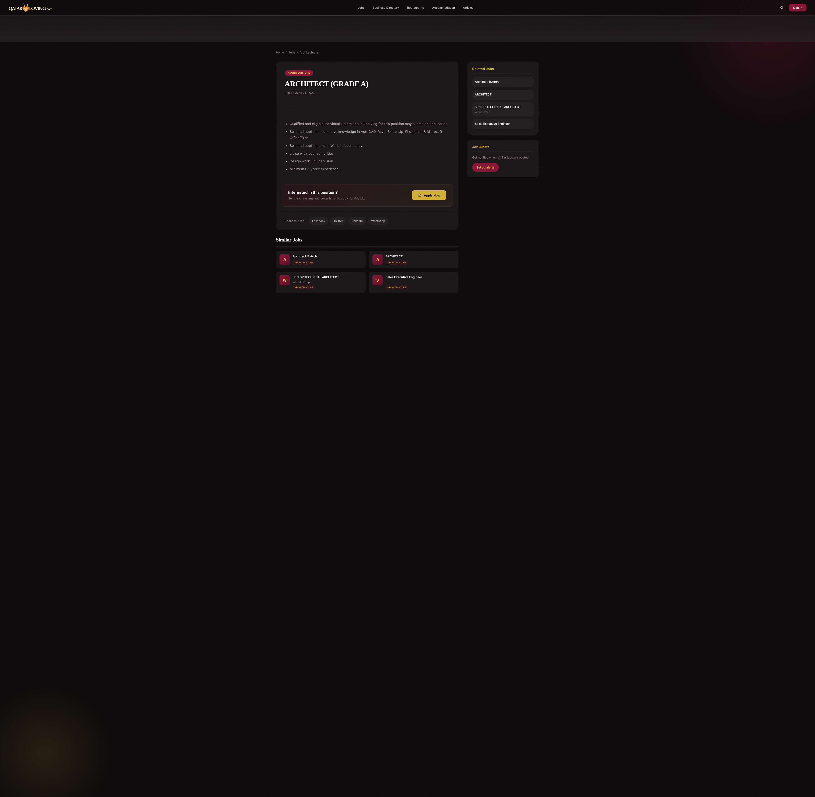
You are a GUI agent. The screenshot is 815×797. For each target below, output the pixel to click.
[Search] (782, 7)
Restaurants (415, 7)
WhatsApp (378, 221)
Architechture (309, 52)
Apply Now (432, 195)
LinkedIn (357, 221)
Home (280, 52)
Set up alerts (485, 167)
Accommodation (443, 7)
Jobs (361, 7)
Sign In (797, 7)
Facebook (318, 221)
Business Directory (386, 7)
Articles (468, 7)
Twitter (338, 221)
